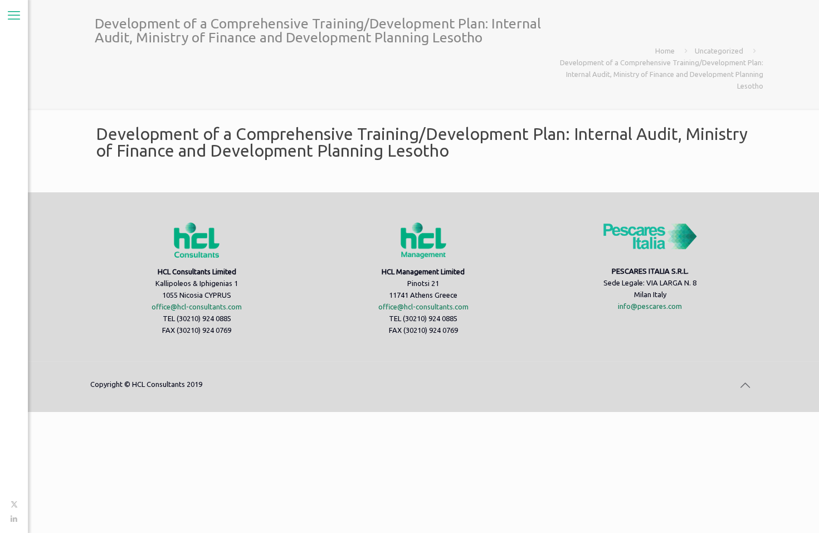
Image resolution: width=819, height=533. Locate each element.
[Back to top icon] (745, 385)
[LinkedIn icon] (14, 518)
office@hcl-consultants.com (197, 307)
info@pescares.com (650, 306)
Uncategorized (719, 51)
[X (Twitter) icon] (14, 504)
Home (665, 51)
